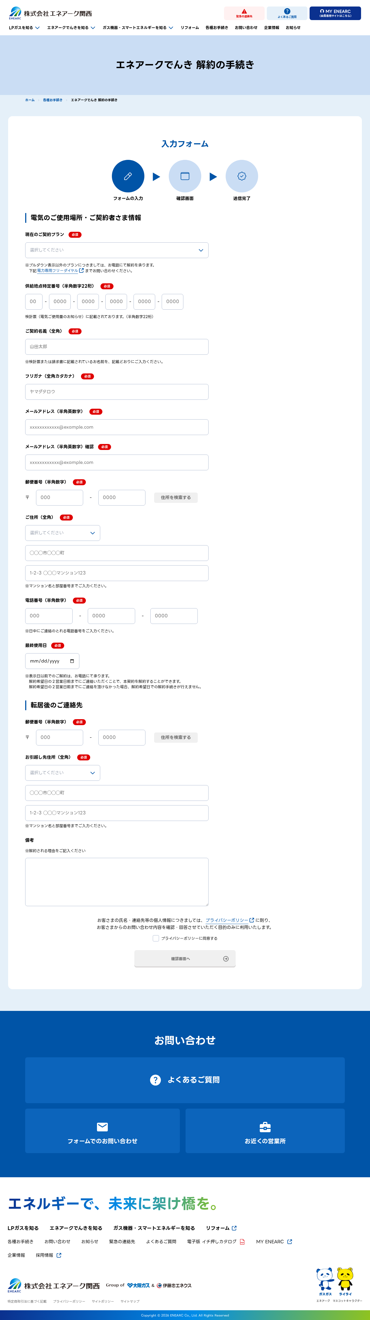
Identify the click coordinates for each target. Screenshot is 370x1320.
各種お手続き (217, 27)
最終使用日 (36, 645)
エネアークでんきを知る (68, 28)
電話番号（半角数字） (47, 600)
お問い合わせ (246, 27)
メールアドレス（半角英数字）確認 (59, 447)
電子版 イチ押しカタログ (211, 1242)
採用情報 (44, 1255)
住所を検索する (176, 497)
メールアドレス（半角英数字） (55, 411)
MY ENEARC (270, 1242)
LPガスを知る (21, 28)
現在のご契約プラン (44, 234)
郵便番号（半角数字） (47, 482)
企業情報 (271, 27)
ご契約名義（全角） (44, 331)
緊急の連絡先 (122, 1242)
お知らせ (293, 27)
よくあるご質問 (161, 1242)
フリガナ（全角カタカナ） (51, 376)
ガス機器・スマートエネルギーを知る (135, 28)
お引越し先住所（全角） (49, 757)
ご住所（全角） (40, 517)
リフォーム (190, 27)
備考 (29, 840)
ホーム (30, 100)
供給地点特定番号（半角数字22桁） (60, 286)
